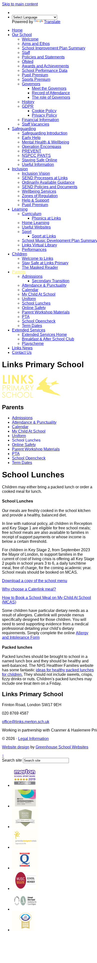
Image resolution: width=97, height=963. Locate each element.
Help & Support (35, 200)
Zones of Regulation (40, 196)
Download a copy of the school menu (34, 581)
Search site (12, 760)
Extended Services (28, 330)
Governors (31, 84)
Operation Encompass (41, 146)
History (28, 102)
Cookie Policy (44, 111)
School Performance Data (44, 70)
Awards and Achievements (45, 66)
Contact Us (22, 352)
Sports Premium (36, 79)
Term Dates (32, 325)
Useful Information (38, 164)
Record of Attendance (51, 93)
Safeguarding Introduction (44, 133)
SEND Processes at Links (45, 178)
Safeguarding (24, 129)
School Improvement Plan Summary (53, 48)
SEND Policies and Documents (49, 187)
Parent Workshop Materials (46, 312)
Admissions (32, 276)
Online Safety (34, 308)
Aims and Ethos (36, 44)
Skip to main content (20, 4)
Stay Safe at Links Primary (45, 263)
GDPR (28, 106)
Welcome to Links (37, 258)
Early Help (31, 138)
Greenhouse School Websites (62, 747)
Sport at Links (44, 236)
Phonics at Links (46, 218)
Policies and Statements (43, 57)
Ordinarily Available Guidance (48, 182)
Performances (34, 249)
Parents (19, 272)
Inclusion (20, 169)
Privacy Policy (44, 115)
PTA (26, 317)
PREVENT (31, 151)
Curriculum (31, 214)
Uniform (29, 299)
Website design (15, 747)
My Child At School (38, 294)
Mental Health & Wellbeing (45, 142)
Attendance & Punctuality (44, 285)
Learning (20, 209)
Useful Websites (36, 227)
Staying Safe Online (39, 160)
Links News (22, 348)
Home (17, 30)
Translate (52, 22)
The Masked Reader (40, 267)
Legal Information (33, 738)
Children (19, 254)
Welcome (30, 39)
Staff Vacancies (35, 124)
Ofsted (27, 61)
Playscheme (33, 343)
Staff (26, 52)
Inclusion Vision (36, 173)
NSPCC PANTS (36, 155)
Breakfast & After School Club (48, 339)
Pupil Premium (35, 75)
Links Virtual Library (39, 245)
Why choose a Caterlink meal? (29, 589)
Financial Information (40, 120)
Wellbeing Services (39, 191)
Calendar (30, 290)
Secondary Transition (50, 281)
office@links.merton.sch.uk (25, 722)
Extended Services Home (44, 334)
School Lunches (36, 303)
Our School (22, 35)
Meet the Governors (49, 88)
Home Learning (35, 223)
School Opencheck (38, 321)
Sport (26, 231)
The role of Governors (51, 97)
